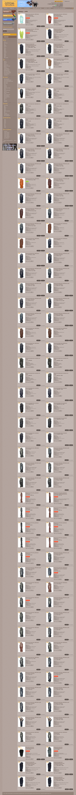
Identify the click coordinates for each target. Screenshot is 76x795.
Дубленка (30, 93)
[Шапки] (9, 20)
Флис (4, 99)
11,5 (63, 37)
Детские (5, 63)
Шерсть (5, 107)
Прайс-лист (19, 8)
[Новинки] (10, 37)
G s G (5, 47)
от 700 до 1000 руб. (7, 136)
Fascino (5, 48)
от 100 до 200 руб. (6, 132)
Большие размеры (6, 73)
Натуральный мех (6, 95)
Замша (5, 84)
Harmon (5, 45)
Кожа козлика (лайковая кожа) (8, 81)
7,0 (30, 453)
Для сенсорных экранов (7, 72)
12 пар (5, 127)
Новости (12, 8)
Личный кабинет (59, 1)
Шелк (5, 106)
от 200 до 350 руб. (6, 133)
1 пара (5, 119)
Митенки (5, 67)
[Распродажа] (10, 34)
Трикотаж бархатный (7, 90)
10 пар (5, 126)
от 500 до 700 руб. (6, 135)
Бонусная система (37, 8)
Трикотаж (5, 86)
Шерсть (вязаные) (6, 92)
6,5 (29, 453)
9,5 (57, 37)
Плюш (5, 108)
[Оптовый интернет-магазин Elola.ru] (9, 150)
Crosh (5, 41)
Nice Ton (5, 46)
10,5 (60, 37)
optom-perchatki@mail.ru (57, 6)
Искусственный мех (7, 96)
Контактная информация (59, 8)
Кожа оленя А (6, 82)
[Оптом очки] (28, 6)
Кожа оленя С (6, 83)
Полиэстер (5, 100)
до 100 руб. (5, 131)
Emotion (5, 55)
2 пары (5, 120)
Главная (5, 8)
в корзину (42, 26)
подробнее (38, 26)
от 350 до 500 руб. (6, 134)
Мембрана (5, 101)
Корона (5, 50)
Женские (5, 61)
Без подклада (6, 105)
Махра (5, 109)
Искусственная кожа (7, 94)
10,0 (58, 37)
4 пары (5, 122)
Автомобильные (6, 68)
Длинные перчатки (6, 69)
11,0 (62, 37)
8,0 (32, 453)
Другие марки (6, 57)
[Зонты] (9, 17)
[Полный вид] (72, 8)
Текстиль (5, 91)
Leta (4, 44)
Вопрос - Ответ (47, 8)
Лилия (5, 49)
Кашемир (5, 85)
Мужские (5, 62)
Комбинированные (6, 70)
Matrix (5, 56)
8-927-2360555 (59, 5)
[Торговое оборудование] (9, 24)
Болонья (5, 93)
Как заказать (27, 8)
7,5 (29, 22)
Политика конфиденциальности (8, 140)
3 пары (5, 121)
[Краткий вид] (70, 8)
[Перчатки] (9, 13)
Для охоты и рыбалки (7, 71)
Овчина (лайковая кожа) (7, 80)
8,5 (34, 453)
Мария (5, 54)
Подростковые (6, 64)
